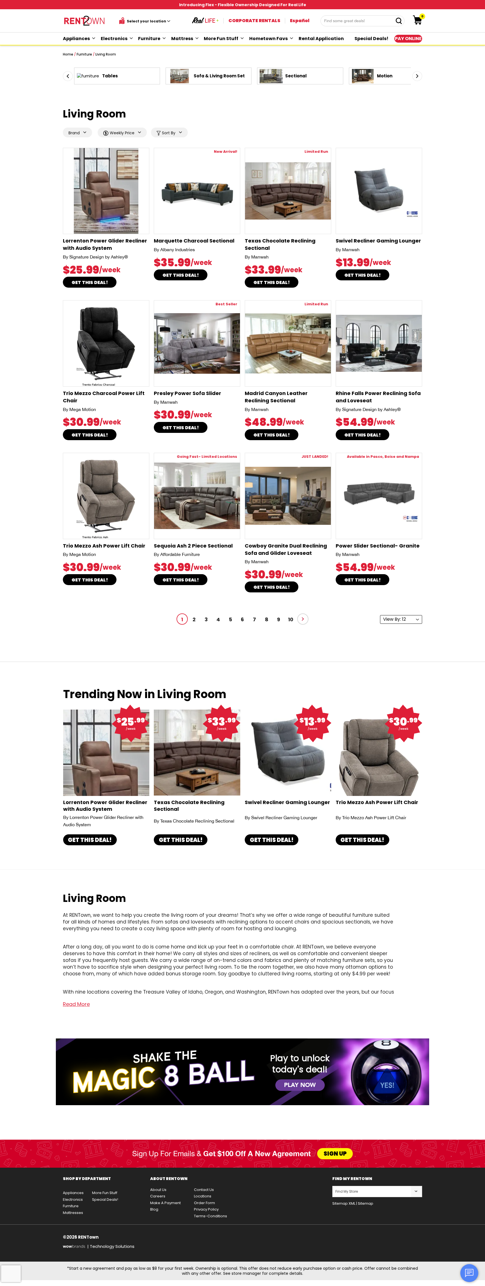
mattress (182, 38)
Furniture (84, 54)
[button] (68, 76)
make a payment (165, 1203)
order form (204, 1203)
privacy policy (206, 1209)
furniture (149, 38)
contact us (204, 1189)
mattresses (73, 1212)
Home (68, 54)
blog (154, 1209)
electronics (114, 38)
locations (202, 1196)
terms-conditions (210, 1216)
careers (157, 1196)
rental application (321, 38)
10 (290, 619)
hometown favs (268, 38)
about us (158, 1189)
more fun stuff (221, 38)
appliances (76, 38)
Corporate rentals (254, 20)
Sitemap (365, 1203)
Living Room (105, 54)
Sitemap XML (343, 1203)
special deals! (371, 38)
